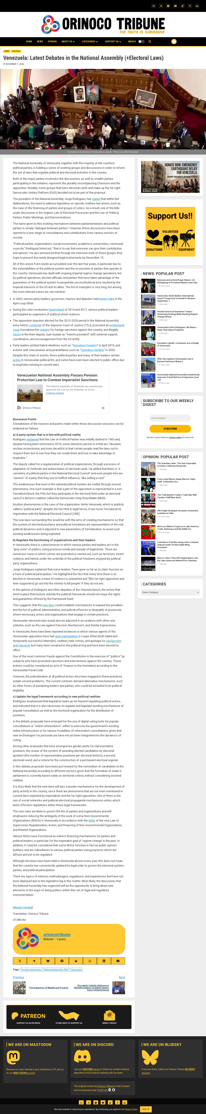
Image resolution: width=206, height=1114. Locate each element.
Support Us (112, 41)
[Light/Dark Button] (141, 41)
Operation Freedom (85, 345)
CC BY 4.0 (102, 1090)
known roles (106, 299)
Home (29, 41)
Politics (16, 51)
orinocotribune (56, 934)
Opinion (52, 41)
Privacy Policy (131, 1109)
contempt (35, 325)
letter (92, 820)
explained (33, 439)
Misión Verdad (23, 907)
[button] (150, 41)
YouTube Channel (169, 41)
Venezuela (76, 969)
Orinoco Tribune (106, 1086)
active (17, 360)
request (45, 329)
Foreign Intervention (31, 969)
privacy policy (175, 437)
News (40, 41)
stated (96, 199)
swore (17, 334)
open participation (66, 636)
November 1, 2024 (15, 64)
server (91, 1069)
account (24, 1073)
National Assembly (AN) (56, 969)
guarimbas (56, 309)
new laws (48, 605)
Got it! (145, 1109)
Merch (132, 41)
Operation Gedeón (92, 350)
